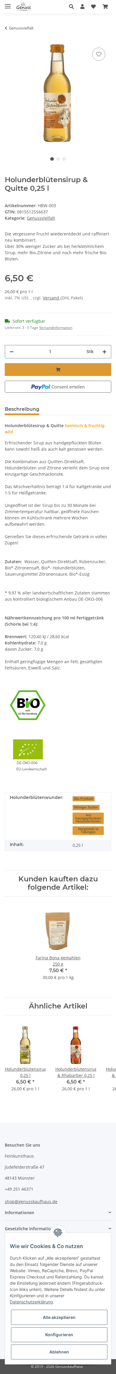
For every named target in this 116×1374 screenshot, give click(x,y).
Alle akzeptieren (59, 1317)
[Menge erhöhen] (104, 351)
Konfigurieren (59, 1334)
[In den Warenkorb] (58, 369)
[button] (73, 7)
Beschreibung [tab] (22, 409)
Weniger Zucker (86, 807)
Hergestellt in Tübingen (88, 830)
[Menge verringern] (11, 351)
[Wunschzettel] (93, 7)
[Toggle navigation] (8, 3)
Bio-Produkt (83, 799)
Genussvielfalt (41, 218)
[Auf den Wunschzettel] (98, 54)
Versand (51, 298)
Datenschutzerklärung (31, 1301)
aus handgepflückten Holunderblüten (88, 818)
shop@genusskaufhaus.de (31, 1201)
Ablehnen (59, 1351)
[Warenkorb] (105, 7)
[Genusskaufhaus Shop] (23, 6)
